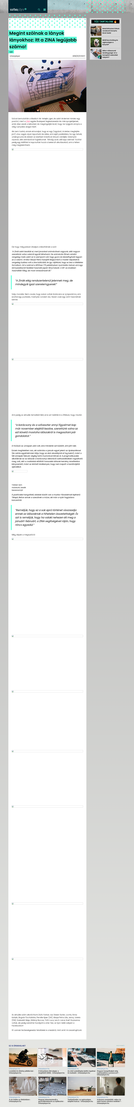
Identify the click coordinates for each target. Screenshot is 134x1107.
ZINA (28, 121)
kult (11, 52)
